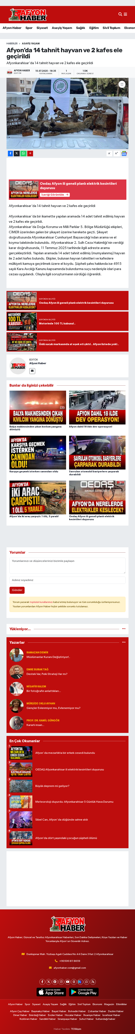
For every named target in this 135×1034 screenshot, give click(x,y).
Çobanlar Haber (97, 1011)
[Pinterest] (55, 982)
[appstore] (51, 992)
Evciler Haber (55, 1015)
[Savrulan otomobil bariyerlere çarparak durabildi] (97, 452)
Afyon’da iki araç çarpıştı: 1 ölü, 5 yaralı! (34, 516)
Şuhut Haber (86, 1019)
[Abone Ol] (124, 153)
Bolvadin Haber (77, 1011)
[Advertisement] (67, 878)
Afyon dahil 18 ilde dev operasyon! (90, 427)
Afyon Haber (12, 28)
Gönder (17, 590)
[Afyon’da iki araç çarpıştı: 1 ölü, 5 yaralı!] (37, 497)
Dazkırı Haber (116, 1011)
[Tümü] (124, 629)
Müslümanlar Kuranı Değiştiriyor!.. (48, 657)
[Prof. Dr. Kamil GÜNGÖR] (16, 722)
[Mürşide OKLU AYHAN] (16, 705)
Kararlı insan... (35, 725)
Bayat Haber (59, 1011)
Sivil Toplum (111, 28)
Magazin (109, 1004)
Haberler (12, 43)
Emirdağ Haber (37, 1015)
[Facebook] (42, 982)
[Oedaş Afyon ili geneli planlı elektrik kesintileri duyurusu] (97, 497)
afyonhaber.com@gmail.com (70, 968)
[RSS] (93, 982)
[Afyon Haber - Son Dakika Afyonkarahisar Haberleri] (28, 15)
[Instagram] (61, 982)
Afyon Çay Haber (20, 1011)
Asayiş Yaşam (62, 28)
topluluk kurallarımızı (41, 602)
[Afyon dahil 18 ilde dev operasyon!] (97, 407)
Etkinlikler (121, 1004)
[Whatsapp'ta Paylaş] (23, 154)
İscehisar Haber (111, 1015)
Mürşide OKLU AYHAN (41, 703)
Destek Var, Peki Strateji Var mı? (47, 674)
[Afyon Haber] (17, 365)
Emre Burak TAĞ (38, 669)
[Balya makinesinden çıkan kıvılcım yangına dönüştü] (37, 407)
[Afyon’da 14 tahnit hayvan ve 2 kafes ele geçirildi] (68, 113)
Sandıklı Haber (47, 1019)
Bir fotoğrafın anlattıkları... (44, 691)
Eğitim (94, 28)
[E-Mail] (32, 371)
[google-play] (83, 992)
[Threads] (74, 982)
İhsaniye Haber (92, 1015)
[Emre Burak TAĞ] (16, 671)
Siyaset (42, 28)
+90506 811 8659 (69, 961)
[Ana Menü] (125, 14)
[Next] (80, 982)
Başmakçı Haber (40, 1011)
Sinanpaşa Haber (67, 1019)
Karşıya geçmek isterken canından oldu (33, 471)
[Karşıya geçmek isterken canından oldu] (37, 452)
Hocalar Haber (73, 1015)
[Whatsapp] (86, 982)
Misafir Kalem (36, 686)
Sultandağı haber (105, 1019)
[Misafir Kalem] (16, 688)
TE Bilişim (76, 1029)
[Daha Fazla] (30, 154)
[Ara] (120, 14)
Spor (29, 28)
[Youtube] (67, 982)
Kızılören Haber (28, 1019)
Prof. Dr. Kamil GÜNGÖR (43, 720)
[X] (49, 982)
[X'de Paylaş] (17, 154)
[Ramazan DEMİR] (16, 654)
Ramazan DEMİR (37, 652)
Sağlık (80, 28)
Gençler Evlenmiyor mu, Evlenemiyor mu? (54, 708)
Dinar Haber (20, 1015)
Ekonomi (97, 1004)
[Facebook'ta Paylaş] (10, 154)
